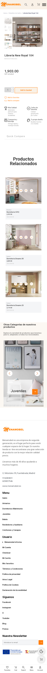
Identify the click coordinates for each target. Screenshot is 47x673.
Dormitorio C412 (13, 212)
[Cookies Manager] (41, 651)
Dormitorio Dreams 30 (15, 259)
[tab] (15, 136)
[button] (44, 5)
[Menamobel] (11, 5)
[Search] (26, 5)
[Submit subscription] (41, 642)
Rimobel (9, 209)
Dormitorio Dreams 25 (15, 305)
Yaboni (9, 256)
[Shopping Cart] (41, 659)
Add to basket (26, 90)
